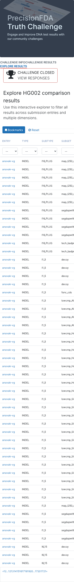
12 (9, 571)
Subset (66, 141)
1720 (38, 571)
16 (20, 571)
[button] (30, 75)
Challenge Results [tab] (40, 62)
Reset (35, 130)
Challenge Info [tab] (12, 62)
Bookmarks (15, 130)
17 (23, 571)
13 (12, 571)
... (7, 571)
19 (28, 571)
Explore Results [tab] (13, 66)
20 (31, 571)
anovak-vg (8, 161)
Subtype (47, 141)
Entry (6, 141)
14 (15, 571)
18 (26, 571)
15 (18, 571)
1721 (43, 571)
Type (25, 141)
